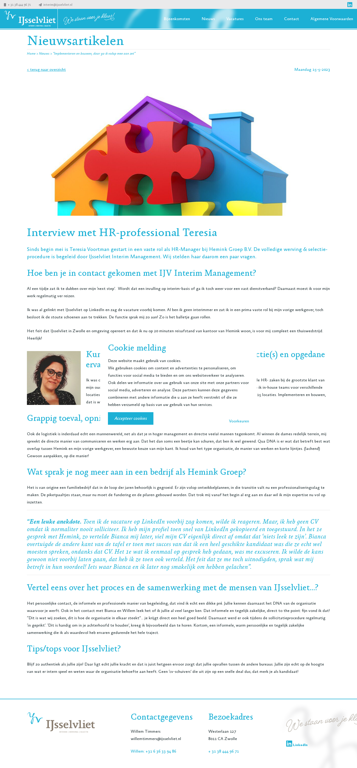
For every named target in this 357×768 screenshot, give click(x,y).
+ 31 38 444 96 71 (19, 5)
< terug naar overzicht (46, 69)
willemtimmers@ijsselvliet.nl (156, 738)
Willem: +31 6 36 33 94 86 (153, 751)
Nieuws (44, 53)
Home (31, 53)
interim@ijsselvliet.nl (57, 5)
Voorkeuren (239, 421)
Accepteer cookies (130, 418)
